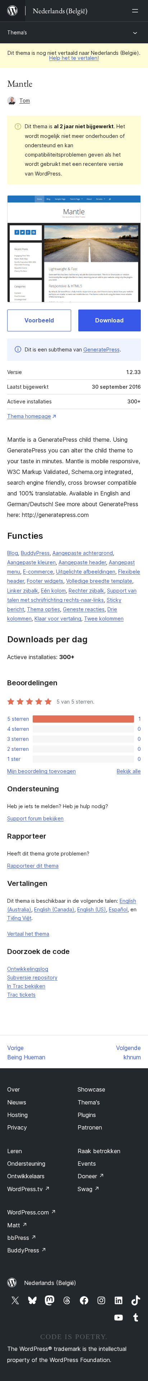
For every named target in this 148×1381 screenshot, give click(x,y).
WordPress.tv (28, 1189)
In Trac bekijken (26, 986)
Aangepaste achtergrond (82, 553)
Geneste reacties (84, 609)
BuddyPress (35, 553)
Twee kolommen (104, 618)
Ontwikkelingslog (27, 969)
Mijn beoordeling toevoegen (41, 771)
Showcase (91, 1089)
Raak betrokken (99, 1151)
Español (118, 909)
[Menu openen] (136, 10)
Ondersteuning (26, 1163)
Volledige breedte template (99, 581)
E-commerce (38, 572)
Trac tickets (21, 995)
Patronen (90, 1127)
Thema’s (17, 32)
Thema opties (43, 609)
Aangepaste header (82, 562)
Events (87, 1163)
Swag (89, 1189)
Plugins (87, 1114)
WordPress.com (31, 1212)
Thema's (89, 1102)
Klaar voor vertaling (57, 618)
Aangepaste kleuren (31, 562)
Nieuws (16, 1102)
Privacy (17, 1127)
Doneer (91, 1176)
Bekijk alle (129, 771)
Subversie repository (32, 977)
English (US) (91, 909)
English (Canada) (54, 909)
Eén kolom (53, 591)
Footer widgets (45, 581)
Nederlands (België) (50, 1282)
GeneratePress (101, 349)
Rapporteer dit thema (33, 866)
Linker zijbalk (22, 591)
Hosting (17, 1114)
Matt (17, 1225)
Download (109, 320)
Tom (24, 100)
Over (13, 1089)
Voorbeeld (39, 320)
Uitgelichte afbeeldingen (85, 572)
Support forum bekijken (35, 818)
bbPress (21, 1237)
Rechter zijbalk (86, 591)
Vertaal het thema (28, 934)
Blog (12, 553)
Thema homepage (29, 416)
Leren (14, 1151)
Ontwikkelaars (26, 1176)
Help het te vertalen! (74, 58)
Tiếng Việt (19, 918)
